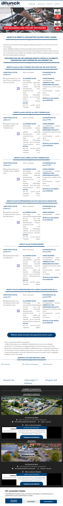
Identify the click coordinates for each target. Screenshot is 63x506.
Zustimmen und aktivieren (31, 437)
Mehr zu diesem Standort (33, 425)
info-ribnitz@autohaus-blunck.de (25, 422)
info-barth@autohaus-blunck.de (24, 468)
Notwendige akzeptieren (13, 501)
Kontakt (57, 4)
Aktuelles (41, 4)
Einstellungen (31, 501)
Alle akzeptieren (48, 501)
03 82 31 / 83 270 (45, 468)
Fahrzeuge (32, 4)
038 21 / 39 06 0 (46, 422)
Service (49, 4)
